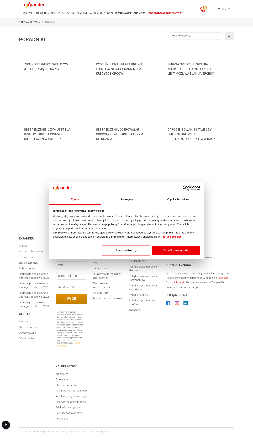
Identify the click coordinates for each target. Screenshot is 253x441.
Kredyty (23, 321)
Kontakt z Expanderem (32, 251)
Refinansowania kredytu (69, 413)
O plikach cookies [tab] (178, 199)
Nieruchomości (28, 327)
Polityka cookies (138, 295)
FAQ (94, 262)
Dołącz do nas (27, 268)
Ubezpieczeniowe (66, 385)
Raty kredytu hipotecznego (71, 390)
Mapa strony (99, 268)
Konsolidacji (63, 418)
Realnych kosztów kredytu (71, 401)
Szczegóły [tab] (126, 199)
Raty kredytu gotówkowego (71, 396)
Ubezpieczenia (27, 332)
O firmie (23, 246)
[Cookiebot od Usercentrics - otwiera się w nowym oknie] (185, 188)
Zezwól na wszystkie (175, 250)
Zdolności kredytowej (68, 407)
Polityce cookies (171, 236)
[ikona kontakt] (202, 9)
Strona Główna (29, 22)
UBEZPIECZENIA (66, 13)
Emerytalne (62, 379)
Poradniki (51, 22)
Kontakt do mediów (30, 257)
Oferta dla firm (27, 338)
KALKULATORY (97, 13)
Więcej (222, 9)
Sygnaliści (135, 310)
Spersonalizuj (124, 250)
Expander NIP (100, 292)
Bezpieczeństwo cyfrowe (107, 298)
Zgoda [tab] (75, 199)
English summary (28, 262)
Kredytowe (62, 373)
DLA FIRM (82, 13)
